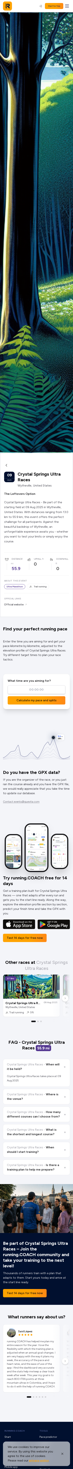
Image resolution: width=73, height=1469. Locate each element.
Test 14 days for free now (25, 938)
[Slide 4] (39, 1397)
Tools (43, 1431)
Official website (14, 604)
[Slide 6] (45, 1397)
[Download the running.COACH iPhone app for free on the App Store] (19, 924)
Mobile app (11, 1467)
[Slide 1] (33, 1021)
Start (7, 1437)
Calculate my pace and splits (36, 700)
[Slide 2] (38, 1021)
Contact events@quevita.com (21, 801)
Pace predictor (48, 1437)
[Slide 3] (41, 1021)
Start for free (54, 6)
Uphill (37, 559)
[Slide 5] (42, 1397)
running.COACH (14, 1431)
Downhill (62, 559)
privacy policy (39, 1460)
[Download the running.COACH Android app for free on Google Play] (53, 924)
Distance (17, 559)
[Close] (62, 1454)
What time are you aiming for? (29, 680)
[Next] (65, 998)
